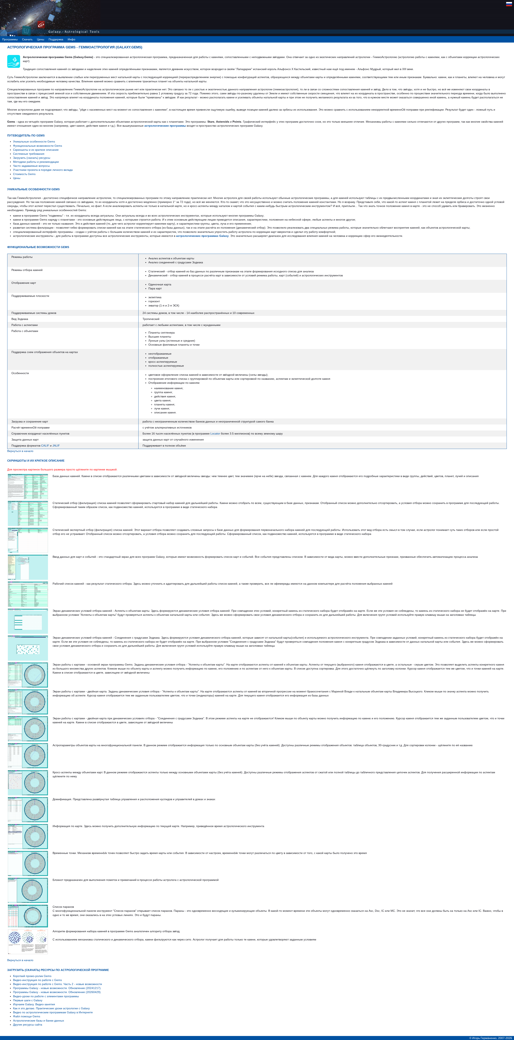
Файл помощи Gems (26, 1016)
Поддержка (56, 39)
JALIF (56, 445)
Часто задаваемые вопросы (31, 165)
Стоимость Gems (24, 174)
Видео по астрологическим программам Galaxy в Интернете (53, 1012)
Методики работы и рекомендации (36, 161)
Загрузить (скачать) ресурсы (31, 157)
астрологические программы (165, 125)
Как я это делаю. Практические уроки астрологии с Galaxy (51, 1008)
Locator (215, 433)
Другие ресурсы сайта (27, 1024)
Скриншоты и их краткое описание (36, 149)
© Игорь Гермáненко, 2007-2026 (490, 1038)
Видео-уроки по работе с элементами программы (46, 996)
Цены (16, 178)
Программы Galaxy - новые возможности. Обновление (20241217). (57, 988)
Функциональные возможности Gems (37, 145)
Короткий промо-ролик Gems (32, 976)
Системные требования (28, 153)
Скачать (27, 39)
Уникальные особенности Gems (34, 141)
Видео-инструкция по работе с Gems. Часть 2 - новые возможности (57, 984)
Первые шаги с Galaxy (27, 1000)
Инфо (71, 39)
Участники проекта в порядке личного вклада (43, 169)
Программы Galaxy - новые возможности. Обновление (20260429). (57, 992)
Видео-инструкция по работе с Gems (37, 980)
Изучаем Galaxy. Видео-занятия (34, 1004)
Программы (10, 39)
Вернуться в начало (20, 451)
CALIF (45, 445)
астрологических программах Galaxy (202, 235)
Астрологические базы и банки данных (38, 1020)
